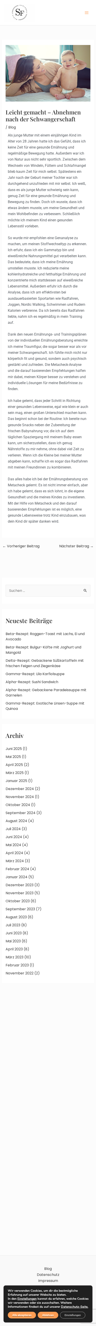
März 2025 (15, 772)
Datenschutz (48, 1274)
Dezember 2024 (20, 788)
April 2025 (14, 764)
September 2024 (20, 812)
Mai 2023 (13, 941)
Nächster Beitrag (76, 546)
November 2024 (20, 796)
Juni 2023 (14, 933)
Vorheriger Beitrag (21, 546)
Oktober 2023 (18, 901)
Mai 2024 (13, 844)
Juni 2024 (14, 836)
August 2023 (16, 917)
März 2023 (14, 957)
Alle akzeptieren (21, 1315)
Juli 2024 (13, 828)
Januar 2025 (16, 780)
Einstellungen (27, 1299)
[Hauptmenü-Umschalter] (87, 13)
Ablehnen (48, 1315)
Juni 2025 (14, 748)
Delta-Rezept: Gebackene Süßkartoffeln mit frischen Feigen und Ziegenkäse (45, 663)
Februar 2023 (17, 965)
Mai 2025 (13, 756)
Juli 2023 (13, 925)
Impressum (48, 1280)
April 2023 (14, 949)
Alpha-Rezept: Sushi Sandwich (32, 681)
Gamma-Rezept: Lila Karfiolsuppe (35, 673)
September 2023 (20, 909)
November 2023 (19, 893)
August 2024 (16, 820)
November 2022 (19, 973)
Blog (12, 127)
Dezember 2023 (19, 885)
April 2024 (14, 852)
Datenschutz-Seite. (74, 1307)
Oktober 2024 (18, 804)
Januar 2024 (16, 877)
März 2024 (15, 861)
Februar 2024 (17, 869)
